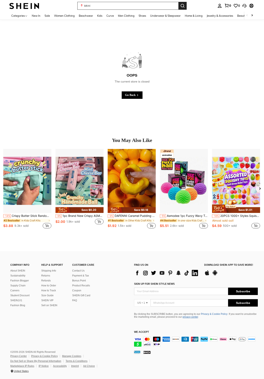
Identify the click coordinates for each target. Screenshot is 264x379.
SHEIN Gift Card (81, 295)
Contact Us (78, 270)
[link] (227, 5)
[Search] (182, 6)
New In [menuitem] (36, 15)
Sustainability (17, 275)
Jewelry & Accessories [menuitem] (220, 15)
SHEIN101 (16, 300)
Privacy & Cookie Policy (214, 314)
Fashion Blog (17, 305)
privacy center (190, 316)
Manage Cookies (71, 356)
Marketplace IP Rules (22, 366)
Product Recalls (81, 285)
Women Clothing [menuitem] (64, 15)
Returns (45, 275)
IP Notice (44, 366)
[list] (167, 273)
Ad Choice (89, 366)
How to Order (48, 285)
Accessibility (60, 366)
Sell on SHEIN (49, 305)
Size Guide (47, 295)
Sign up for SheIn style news (154, 283)
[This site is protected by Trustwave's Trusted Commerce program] (137, 352)
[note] (79, 210)
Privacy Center (18, 356)
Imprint (75, 366)
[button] (244, 5)
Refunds (46, 280)
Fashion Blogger (19, 280)
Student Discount (19, 295)
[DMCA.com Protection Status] (147, 352)
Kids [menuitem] (99, 15)
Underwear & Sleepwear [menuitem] (165, 15)
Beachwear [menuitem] (86, 15)
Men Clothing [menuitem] (126, 15)
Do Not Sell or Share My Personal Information (35, 361)
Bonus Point (79, 280)
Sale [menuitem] (47, 15)
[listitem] (27, 191)
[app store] (207, 274)
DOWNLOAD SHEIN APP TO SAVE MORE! (228, 265)
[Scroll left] (247, 16)
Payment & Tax (80, 275)
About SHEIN (17, 270)
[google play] (215, 274)
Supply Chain (18, 285)
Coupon (76, 290)
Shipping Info (48, 270)
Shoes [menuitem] (142, 15)
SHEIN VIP (47, 300)
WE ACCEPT (141, 332)
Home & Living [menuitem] (194, 15)
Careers (14, 290)
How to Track (48, 290)
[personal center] (219, 5)
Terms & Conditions (76, 361)
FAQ (74, 300)
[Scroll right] (252, 16)
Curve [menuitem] (110, 15)
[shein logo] (24, 5)
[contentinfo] (196, 342)
